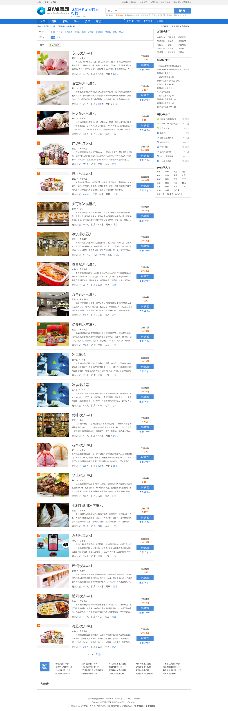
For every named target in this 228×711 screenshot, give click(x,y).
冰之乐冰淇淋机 (84, 113)
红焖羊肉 (161, 37)
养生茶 (160, 44)
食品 (74, 148)
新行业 (75, 359)
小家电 (82, 540)
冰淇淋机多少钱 (163, 73)
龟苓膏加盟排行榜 (143, 663)
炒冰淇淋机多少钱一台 (166, 106)
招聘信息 (118, 698)
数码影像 (182, 37)
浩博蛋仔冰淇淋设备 (174, 119)
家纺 (76, 21)
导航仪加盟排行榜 (116, 673)
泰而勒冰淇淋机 (84, 264)
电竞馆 (170, 48)
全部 (53, 37)
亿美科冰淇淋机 (84, 324)
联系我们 (127, 698)
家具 (167, 179)
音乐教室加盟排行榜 (90, 667)
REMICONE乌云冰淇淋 (174, 123)
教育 (175, 179)
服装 (65, 21)
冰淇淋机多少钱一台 (165, 103)
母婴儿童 (160, 194)
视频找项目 (165, 2)
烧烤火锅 (161, 48)
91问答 (159, 21)
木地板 (181, 48)
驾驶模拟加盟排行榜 (144, 673)
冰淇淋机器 (80, 385)
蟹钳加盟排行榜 (115, 667)
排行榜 (125, 2)
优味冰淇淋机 (82, 415)
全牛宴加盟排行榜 (89, 663)
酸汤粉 (122, 32)
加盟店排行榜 (133, 21)
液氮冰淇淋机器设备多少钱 (168, 80)
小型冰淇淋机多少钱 (165, 84)
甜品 (81, 88)
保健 (159, 182)
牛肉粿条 (68, 32)
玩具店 (160, 52)
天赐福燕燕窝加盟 (132, 15)
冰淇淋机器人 (82, 234)
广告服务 (136, 698)
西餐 (81, 480)
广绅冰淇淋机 (82, 143)
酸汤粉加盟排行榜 (63, 673)
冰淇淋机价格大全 (164, 88)
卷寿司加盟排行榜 (89, 673)
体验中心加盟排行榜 (171, 663)
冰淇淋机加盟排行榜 (66, 26)
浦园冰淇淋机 (82, 596)
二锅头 (170, 41)
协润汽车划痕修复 (173, 15)
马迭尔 (174, 133)
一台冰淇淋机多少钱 (165, 77)
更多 (185, 15)
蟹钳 (84, 32)
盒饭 (170, 44)
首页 (42, 21)
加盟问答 (154, 2)
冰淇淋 (82, 58)
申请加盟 (145, 65)
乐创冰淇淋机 (82, 535)
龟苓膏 (77, 32)
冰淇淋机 (79, 354)
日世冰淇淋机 (82, 173)
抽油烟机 (182, 44)
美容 (87, 21)
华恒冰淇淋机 (82, 475)
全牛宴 (60, 32)
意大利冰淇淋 (174, 151)
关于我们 (92, 698)
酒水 (184, 171)
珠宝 (175, 182)
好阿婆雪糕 (174, 142)
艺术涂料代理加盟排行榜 (92, 670)
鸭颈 (115, 32)
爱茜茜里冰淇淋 (174, 137)
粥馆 (53, 32)
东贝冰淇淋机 (82, 53)
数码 (184, 182)
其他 (83, 359)
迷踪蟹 (91, 32)
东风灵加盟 (145, 15)
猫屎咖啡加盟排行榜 (171, 667)
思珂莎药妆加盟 (158, 15)
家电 (74, 540)
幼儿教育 (178, 194)
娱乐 (167, 171)
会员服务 (101, 698)
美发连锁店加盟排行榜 (172, 670)
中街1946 (174, 147)
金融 (167, 190)
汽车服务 (169, 194)
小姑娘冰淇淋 (174, 161)
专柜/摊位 (84, 239)
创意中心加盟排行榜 (64, 667)
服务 (167, 186)
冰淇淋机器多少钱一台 (166, 99)
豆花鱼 (181, 52)
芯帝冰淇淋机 (82, 445)
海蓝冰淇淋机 (82, 626)
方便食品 (83, 148)
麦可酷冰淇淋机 (84, 204)
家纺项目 (119, 15)
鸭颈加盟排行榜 (142, 670)
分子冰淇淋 (174, 128)
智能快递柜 (161, 41)
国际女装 (171, 37)
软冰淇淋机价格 (163, 91)
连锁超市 (182, 41)
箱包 (167, 175)
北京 (59, 37)
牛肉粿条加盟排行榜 (117, 663)
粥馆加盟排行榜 (62, 663)
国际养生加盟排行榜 (117, 670)
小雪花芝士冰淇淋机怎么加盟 (169, 65)
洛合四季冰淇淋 (174, 156)
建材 (159, 179)
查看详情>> (145, 69)
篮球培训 (171, 52)
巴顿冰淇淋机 (82, 565)
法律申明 (109, 698)
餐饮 (53, 21)
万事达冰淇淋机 (84, 294)
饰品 (167, 182)
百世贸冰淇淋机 (84, 83)
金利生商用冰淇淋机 (87, 505)
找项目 (134, 2)
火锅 (159, 190)
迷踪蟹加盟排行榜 (143, 667)
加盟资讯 (143, 2)
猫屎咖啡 (99, 32)
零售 (74, 239)
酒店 (175, 186)
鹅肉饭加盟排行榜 (63, 670)
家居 (98, 21)
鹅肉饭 (108, 32)
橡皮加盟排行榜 (169, 673)
